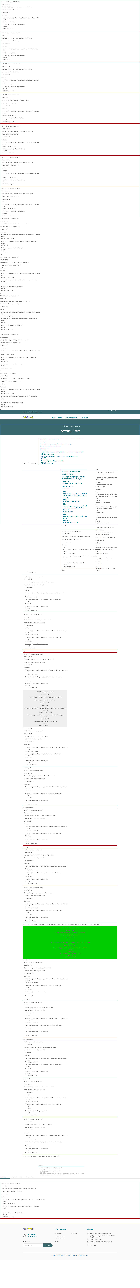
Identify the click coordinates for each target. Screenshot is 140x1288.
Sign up (48, 1245)
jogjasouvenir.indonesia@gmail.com (33, 412)
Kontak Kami (84, 418)
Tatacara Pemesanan (71, 418)
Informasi (13, 1177)
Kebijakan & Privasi (59, 1239)
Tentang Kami (58, 1233)
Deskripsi (3, 1177)
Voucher (57, 1242)
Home (53, 418)
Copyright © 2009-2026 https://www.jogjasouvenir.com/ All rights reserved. (70, 1255)
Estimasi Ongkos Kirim (27, 1177)
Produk (60, 418)
